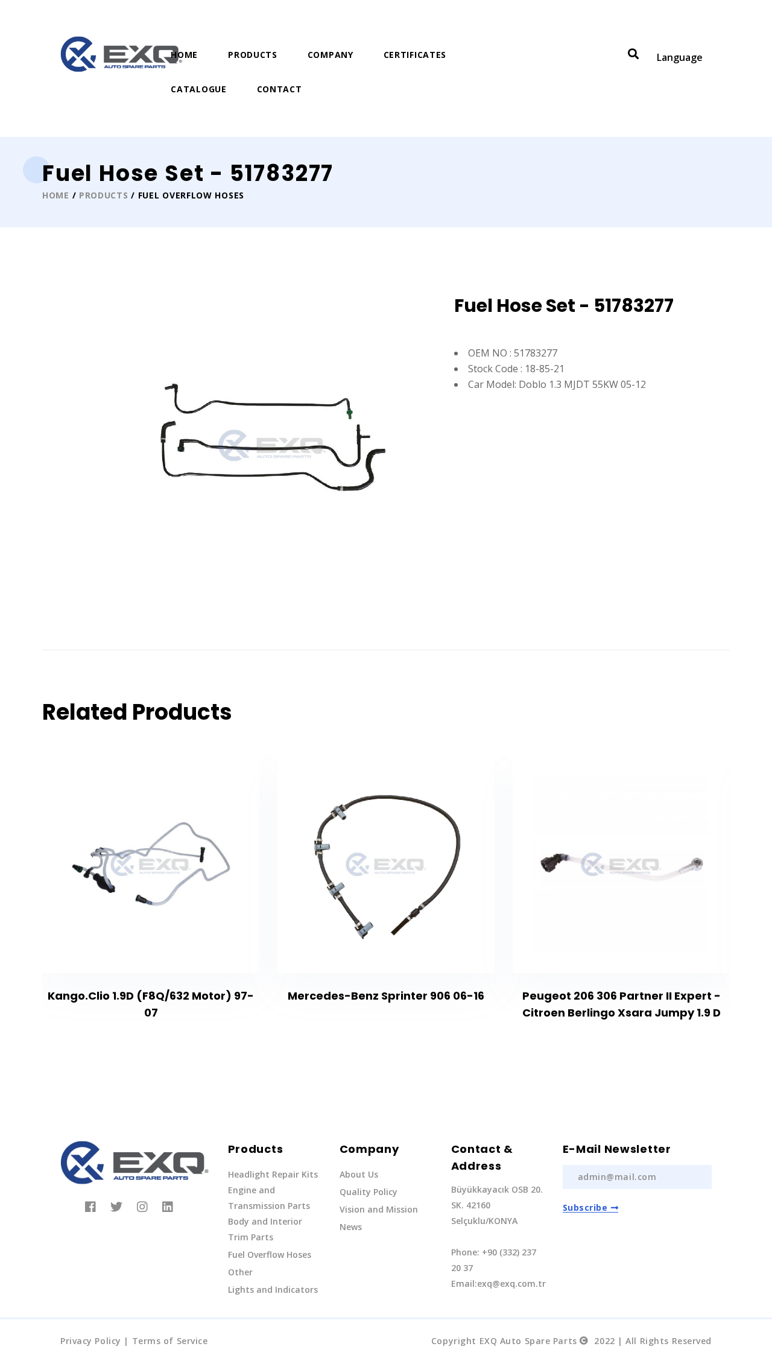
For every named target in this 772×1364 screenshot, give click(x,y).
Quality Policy (368, 1191)
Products (252, 54)
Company (330, 54)
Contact (279, 89)
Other (240, 1272)
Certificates (415, 54)
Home (184, 54)
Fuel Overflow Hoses (269, 1254)
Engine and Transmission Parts (269, 1197)
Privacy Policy (90, 1341)
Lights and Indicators (273, 1289)
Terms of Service (170, 1341)
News (351, 1226)
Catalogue (198, 89)
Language (680, 57)
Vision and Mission (379, 1209)
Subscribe (585, 1207)
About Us (359, 1174)
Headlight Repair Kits (273, 1174)
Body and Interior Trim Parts (265, 1229)
